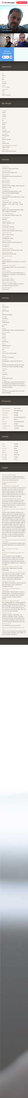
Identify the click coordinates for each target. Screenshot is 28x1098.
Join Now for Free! (21, 2)
